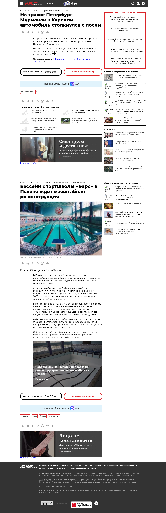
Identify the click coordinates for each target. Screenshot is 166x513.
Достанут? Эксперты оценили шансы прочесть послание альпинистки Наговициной (130, 103)
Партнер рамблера (62, 503)
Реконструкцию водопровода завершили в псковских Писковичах (125, 50)
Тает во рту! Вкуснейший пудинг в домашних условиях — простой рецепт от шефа (129, 120)
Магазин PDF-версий (93, 466)
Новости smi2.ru (28, 163)
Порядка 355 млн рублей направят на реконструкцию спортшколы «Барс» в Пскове (62, 370)
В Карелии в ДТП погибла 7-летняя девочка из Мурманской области (85, 121)
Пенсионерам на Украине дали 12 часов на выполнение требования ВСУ (128, 168)
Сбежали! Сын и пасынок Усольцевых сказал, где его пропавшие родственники (130, 86)
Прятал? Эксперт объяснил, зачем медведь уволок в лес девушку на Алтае (129, 94)
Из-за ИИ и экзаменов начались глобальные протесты (127, 159)
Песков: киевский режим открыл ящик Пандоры (128, 142)
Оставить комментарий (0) (83, 72)
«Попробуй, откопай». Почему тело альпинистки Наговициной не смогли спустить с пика (129, 214)
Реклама (78, 466)
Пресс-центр (67, 466)
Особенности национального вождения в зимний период (43, 120)
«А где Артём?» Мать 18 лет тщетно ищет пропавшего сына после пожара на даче (129, 197)
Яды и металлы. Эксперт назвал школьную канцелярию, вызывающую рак (128, 231)
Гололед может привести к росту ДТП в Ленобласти (85, 111)
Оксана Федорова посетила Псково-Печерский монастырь (125, 40)
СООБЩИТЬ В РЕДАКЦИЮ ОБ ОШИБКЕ (82, 468)
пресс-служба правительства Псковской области (40, 257)
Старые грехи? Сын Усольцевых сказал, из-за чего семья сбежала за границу (129, 189)
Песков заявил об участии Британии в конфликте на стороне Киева (129, 133)
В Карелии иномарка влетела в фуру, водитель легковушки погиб (44, 129)
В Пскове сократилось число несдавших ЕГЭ (125, 30)
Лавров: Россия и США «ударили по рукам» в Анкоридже (129, 151)
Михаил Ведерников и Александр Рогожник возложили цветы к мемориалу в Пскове (125, 61)
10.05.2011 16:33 (26, 11)
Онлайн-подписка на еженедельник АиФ (121, 466)
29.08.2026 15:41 (26, 182)
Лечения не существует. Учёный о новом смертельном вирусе (129, 76)
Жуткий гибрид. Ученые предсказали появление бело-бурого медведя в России (130, 223)
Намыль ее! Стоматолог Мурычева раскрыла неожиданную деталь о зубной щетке (129, 111)
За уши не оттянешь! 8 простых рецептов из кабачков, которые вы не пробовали (130, 206)
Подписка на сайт (46, 468)
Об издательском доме (49, 466)
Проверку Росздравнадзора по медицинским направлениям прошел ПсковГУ (125, 19)
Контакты (61, 468)
